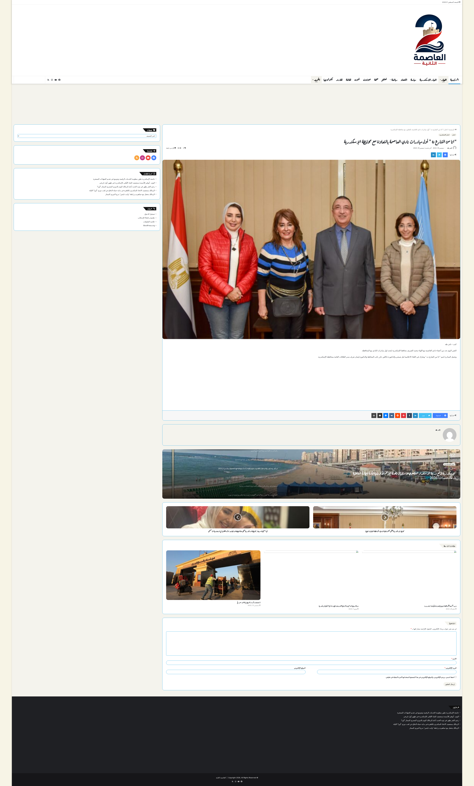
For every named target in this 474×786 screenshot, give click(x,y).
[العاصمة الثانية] (429, 40)
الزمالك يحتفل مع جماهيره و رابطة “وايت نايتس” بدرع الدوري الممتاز (130, 194)
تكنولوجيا (328, 79)
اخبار (444, 79)
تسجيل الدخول (149, 214)
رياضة (394, 79)
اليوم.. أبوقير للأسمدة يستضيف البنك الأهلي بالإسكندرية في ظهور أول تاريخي (127, 183)
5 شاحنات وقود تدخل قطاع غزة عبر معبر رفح (248, 602)
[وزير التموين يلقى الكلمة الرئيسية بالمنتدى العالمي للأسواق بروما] (409, 577)
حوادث (367, 79)
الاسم (453, 659)
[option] (311, 474)
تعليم (384, 79)
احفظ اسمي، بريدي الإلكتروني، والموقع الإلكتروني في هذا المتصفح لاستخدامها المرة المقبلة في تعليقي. (419, 677)
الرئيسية (454, 79)
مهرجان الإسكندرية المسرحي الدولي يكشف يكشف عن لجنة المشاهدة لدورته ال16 (414, 472)
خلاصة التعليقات (149, 222)
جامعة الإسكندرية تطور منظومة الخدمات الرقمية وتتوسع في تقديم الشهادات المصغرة (124, 179)
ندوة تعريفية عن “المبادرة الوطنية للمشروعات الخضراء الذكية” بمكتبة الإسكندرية (338, 606)
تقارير (339, 79)
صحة (376, 79)
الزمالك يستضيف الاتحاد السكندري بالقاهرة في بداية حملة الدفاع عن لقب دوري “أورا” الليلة (122, 190)
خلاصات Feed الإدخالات (146, 218)
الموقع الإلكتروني (300, 668)
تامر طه (449, 148)
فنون (357, 79)
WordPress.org (149, 226)
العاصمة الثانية (221, 778)
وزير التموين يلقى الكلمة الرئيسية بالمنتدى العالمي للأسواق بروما (440, 606)
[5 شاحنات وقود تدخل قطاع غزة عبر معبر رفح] (213, 575)
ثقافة (348, 79)
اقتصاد (404, 79)
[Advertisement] (162, 24)
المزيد (317, 79)
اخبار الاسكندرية (428, 79)
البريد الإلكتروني (450, 668)
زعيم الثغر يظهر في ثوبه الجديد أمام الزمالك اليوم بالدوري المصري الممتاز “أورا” (126, 187)
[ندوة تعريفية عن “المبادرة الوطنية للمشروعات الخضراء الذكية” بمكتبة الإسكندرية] (311, 577)
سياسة (413, 79)
